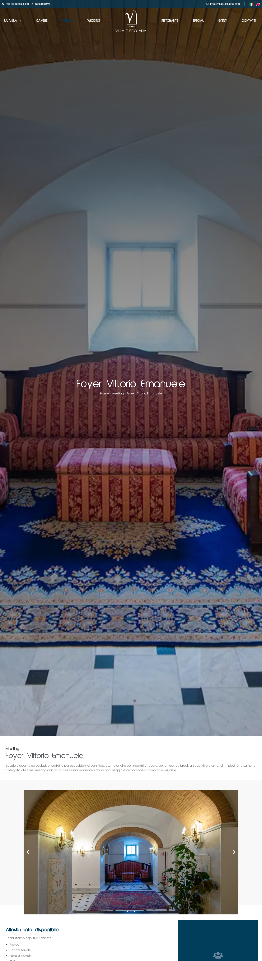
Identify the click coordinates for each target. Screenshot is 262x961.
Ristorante (170, 21)
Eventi (223, 21)
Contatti (249, 21)
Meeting (67, 21)
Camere (42, 21)
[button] (28, 852)
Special (198, 21)
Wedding (94, 21)
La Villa (10, 21)
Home (104, 393)
